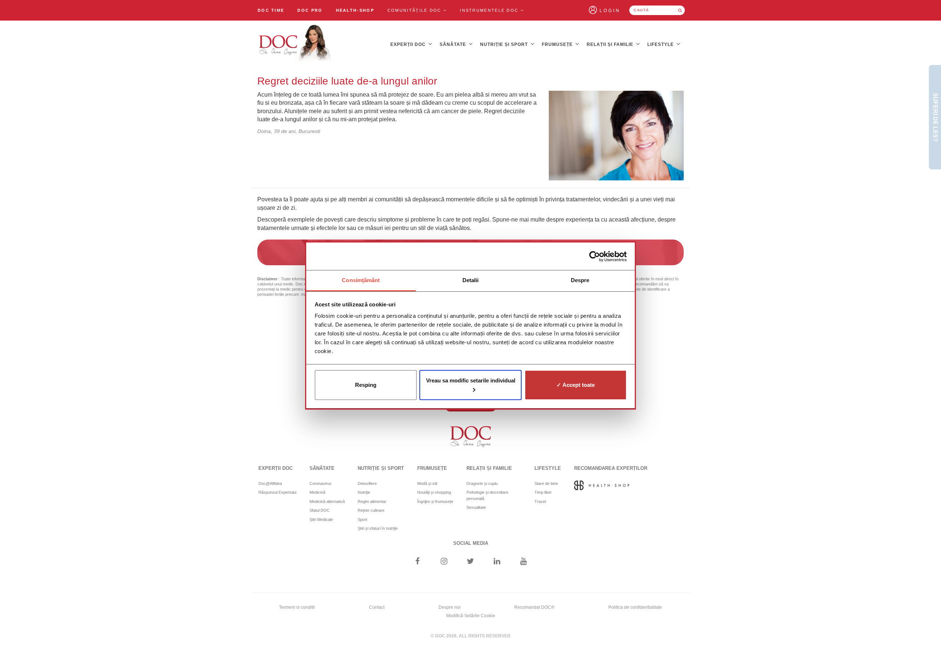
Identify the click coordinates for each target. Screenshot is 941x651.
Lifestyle (661, 44)
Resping (365, 385)
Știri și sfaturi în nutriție (378, 528)
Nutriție (364, 492)
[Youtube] (523, 562)
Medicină (317, 492)
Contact (376, 607)
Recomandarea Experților (610, 468)
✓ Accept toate (576, 385)
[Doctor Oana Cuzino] (295, 44)
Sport (362, 519)
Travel (540, 501)
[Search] (680, 10)
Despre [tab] (580, 280)
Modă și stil (427, 483)
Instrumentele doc (490, 10)
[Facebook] (417, 562)
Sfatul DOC (320, 510)
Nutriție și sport (504, 44)
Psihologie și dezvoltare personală (487, 495)
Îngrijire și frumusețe (435, 501)
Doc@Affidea (270, 483)
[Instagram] (444, 562)
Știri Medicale (321, 519)
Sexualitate (476, 507)
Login (610, 10)
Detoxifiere (367, 483)
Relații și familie (611, 44)
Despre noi (450, 607)
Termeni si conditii (297, 607)
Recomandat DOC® (534, 607)
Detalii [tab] (470, 280)
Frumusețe (558, 44)
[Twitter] (470, 562)
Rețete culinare (371, 510)
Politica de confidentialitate (635, 607)
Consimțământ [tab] (361, 280)
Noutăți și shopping (434, 492)
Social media (470, 543)
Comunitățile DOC (415, 10)
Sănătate (454, 44)
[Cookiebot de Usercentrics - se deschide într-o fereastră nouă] (594, 256)
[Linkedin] (497, 562)
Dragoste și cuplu (482, 483)
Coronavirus (321, 483)
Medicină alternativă (327, 501)
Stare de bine (546, 483)
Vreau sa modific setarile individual (470, 380)
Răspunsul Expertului (277, 492)
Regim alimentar (372, 501)
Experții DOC (408, 44)
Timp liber (543, 492)
